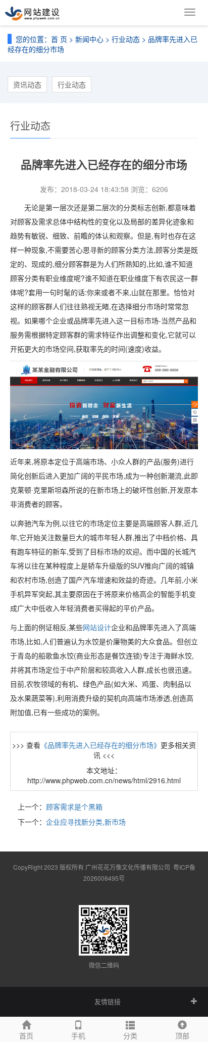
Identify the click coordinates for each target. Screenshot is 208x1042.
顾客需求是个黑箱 (74, 806)
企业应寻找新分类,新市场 (86, 822)
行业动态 (126, 39)
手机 (78, 1035)
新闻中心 (89, 39)
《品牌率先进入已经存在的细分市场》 (100, 745)
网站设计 (97, 627)
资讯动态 (27, 84)
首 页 (59, 39)
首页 (26, 1035)
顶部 (182, 1035)
